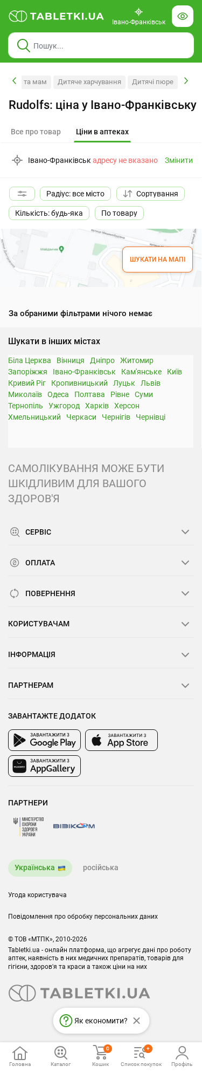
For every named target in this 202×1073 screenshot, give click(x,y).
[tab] (102, 132)
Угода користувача (37, 895)
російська (101, 867)
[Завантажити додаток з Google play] (44, 740)
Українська (35, 867)
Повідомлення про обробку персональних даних (83, 916)
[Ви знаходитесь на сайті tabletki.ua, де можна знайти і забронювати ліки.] (57, 16)
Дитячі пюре (152, 82)
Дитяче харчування (89, 82)
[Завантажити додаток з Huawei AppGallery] (44, 766)
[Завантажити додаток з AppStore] (121, 740)
